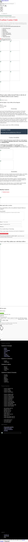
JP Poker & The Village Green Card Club (8, 323)
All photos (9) (9, 40)
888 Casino (2, 310)
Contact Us (5, 13)
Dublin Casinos (12, 16)
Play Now (2, 313)
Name (1, 222)
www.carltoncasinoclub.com (14, 26)
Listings (1, 16)
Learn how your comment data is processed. (12, 236)
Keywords (2, 3)
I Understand (6, 541)
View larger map (3, 316)
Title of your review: (4, 231)
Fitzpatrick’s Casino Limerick (6, 324)
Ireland (6, 16)
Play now (2, 107)
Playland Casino (6, 192)
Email (1, 224)
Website (2, 226)
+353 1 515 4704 (4, 26)
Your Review (2, 211)
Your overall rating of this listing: (7, 229)
